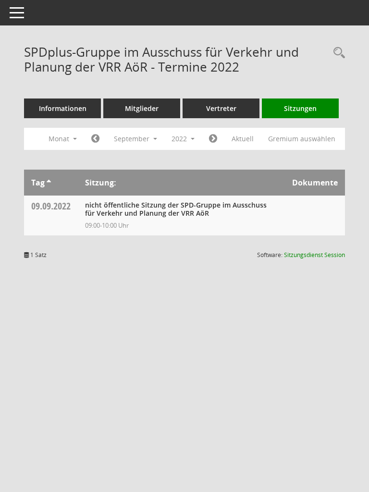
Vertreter (221, 108)
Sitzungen (300, 108)
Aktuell (243, 138)
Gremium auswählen (301, 138)
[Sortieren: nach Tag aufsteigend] (49, 182)
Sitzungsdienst (314, 255)
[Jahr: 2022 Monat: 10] (213, 139)
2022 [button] (180, 138)
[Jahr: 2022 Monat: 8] (95, 139)
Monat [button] (60, 138)
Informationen (62, 108)
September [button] (132, 138)
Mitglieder (142, 108)
